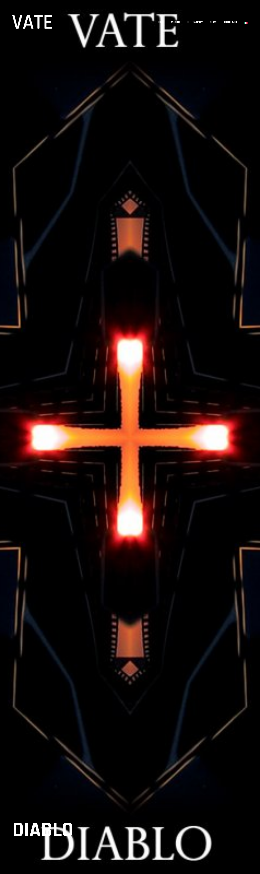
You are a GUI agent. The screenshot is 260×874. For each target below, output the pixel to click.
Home (160, 22)
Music (175, 22)
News (214, 22)
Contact (231, 22)
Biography (195, 22)
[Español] (246, 22)
